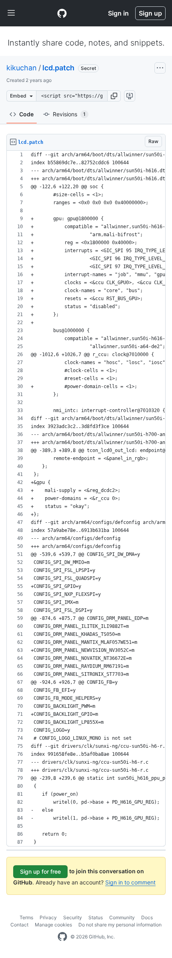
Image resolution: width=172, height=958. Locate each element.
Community (122, 917)
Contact (19, 925)
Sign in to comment (130, 882)
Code (26, 114)
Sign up (150, 13)
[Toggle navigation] (11, 13)
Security (72, 917)
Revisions (69, 114)
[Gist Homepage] (62, 13)
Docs (147, 917)
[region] (86, 498)
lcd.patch (58, 68)
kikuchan (21, 68)
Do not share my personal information (120, 925)
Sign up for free (40, 871)
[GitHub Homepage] (62, 937)
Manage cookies (53, 925)
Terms (26, 917)
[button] (114, 96)
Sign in (118, 13)
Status (95, 917)
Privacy (48, 917)
